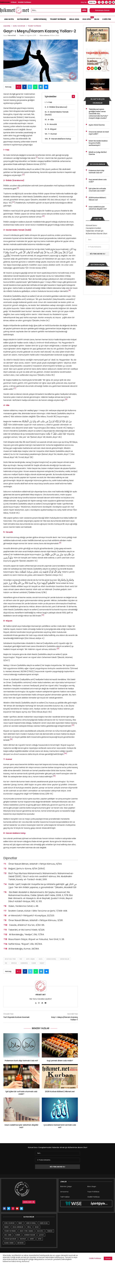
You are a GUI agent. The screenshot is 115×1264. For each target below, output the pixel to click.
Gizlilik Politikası (24, 2)
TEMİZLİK (49, 1231)
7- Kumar (52, 134)
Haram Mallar (64, 959)
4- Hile (51, 119)
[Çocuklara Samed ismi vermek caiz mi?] (60, 1110)
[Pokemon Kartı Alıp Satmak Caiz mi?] (21, 1045)
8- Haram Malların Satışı (60, 139)
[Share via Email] (46, 87)
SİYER (39, 1239)
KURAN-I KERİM (8, 1243)
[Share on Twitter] (30, 87)
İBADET (20, 1223)
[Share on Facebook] (24, 87)
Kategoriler (23, 19)
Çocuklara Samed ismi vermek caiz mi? (60, 1126)
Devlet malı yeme (10, 959)
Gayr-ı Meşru (30, 959)
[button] (37, 158)
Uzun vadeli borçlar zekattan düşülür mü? (21, 1126)
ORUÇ (29, 1227)
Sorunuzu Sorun (102, 10)
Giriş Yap (84, 2)
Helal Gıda (74, 19)
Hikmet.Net (12, 35)
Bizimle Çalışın (66, 1186)
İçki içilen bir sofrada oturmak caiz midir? (21, 1092)
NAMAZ (6, 1227)
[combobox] (59, 10)
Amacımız (64, 1191)
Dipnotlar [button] (10, 858)
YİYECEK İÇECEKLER (10, 1239)
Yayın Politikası (93, 1191)
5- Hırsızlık (52, 124)
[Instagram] (106, 2)
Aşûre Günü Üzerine (97, 125)
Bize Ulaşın (91, 1186)
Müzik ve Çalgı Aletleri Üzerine (98, 153)
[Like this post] (19, 87)
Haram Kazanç (51, 959)
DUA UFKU (40, 1231)
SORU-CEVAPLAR (9, 1223)
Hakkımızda (5, 2)
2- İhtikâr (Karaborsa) (57, 107)
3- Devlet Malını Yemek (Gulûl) (56, 113)
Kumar (34, 963)
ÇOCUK (41, 1235)
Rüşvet (42, 963)
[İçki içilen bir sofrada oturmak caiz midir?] (21, 1076)
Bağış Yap (92, 2)
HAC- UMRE (7, 1235)
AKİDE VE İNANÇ (31, 1223)
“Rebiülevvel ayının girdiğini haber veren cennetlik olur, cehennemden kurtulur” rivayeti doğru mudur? (98, 113)
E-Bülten (107, 19)
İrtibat (14, 2)
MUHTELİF (23, 1239)
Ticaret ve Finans (58, 19)
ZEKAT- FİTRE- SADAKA (26, 1231)
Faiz (21, 959)
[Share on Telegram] (40, 87)
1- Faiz (49, 102)
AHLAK (37, 1227)
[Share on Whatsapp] (35, 87)
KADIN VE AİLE (44, 1223)
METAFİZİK (20, 1243)
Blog (96, 19)
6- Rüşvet (52, 129)
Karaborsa (24, 963)
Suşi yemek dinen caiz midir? (60, 1060)
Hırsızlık (14, 963)
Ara (84, 10)
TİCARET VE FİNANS (10, 1231)
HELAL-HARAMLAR (18, 1227)
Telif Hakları (65, 1197)
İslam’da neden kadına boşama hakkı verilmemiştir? (98, 143)
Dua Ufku (88, 18)
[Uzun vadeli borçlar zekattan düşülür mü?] (21, 1110)
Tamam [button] (108, 1258)
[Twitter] (102, 2)
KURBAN (17, 1235)
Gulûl (41, 959)
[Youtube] (109, 2)
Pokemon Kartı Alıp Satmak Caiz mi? (21, 1060)
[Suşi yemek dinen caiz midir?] (60, 1045)
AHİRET (32, 1239)
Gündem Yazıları (29, 1235)
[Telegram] (113, 2)
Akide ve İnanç (40, 19)
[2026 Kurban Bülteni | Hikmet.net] (60, 1076)
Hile (6, 963)
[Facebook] (99, 2)
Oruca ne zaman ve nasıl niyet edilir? (99, 133)
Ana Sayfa (9, 19)
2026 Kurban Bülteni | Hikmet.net (60, 1091)
